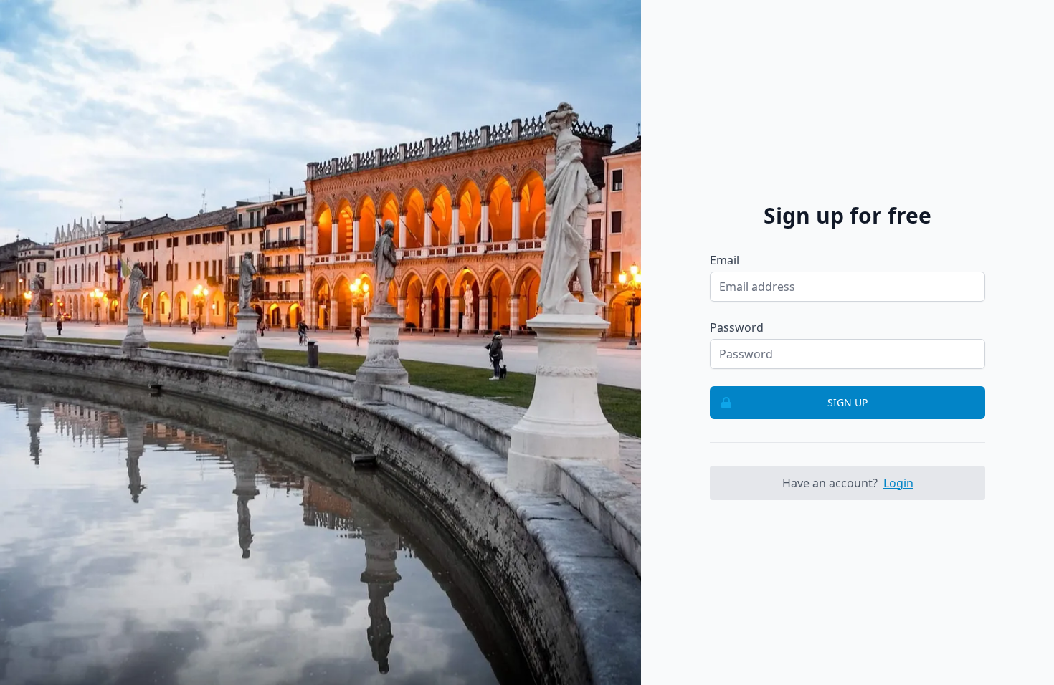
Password (737, 327)
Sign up (847, 402)
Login (898, 483)
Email (724, 260)
